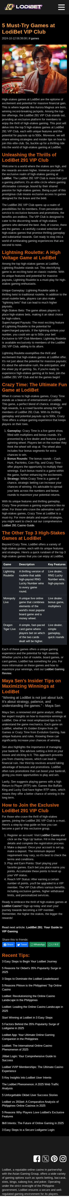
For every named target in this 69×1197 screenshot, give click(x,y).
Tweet (23, 944)
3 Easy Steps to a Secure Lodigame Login (28, 1129)
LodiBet (6, 178)
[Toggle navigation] (61, 7)
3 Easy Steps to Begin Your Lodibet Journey (29, 961)
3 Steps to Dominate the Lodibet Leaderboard (30, 978)
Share (9, 944)
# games (34, 38)
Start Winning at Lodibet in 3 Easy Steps (27, 1017)
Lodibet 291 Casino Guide (18, 525)
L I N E (55, 944)
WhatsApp (39, 944)
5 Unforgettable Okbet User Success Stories (30, 1095)
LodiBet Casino (50, 835)
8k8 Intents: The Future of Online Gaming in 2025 (33, 1123)
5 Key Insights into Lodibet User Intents (26, 1077)
